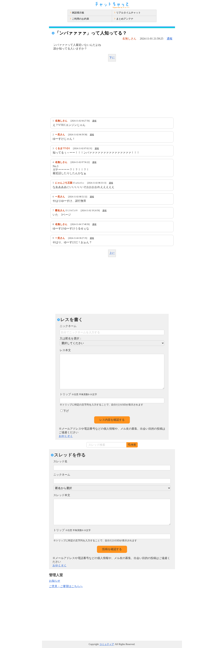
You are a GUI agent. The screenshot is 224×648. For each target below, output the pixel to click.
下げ (66, 410)
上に (112, 253)
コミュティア (106, 644)
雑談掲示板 (78, 12)
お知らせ (54, 580)
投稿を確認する (112, 549)
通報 (169, 38)
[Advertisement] (112, 90)
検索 (133, 444)
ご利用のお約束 (80, 18)
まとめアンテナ (124, 18)
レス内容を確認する (112, 419)
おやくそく (66, 436)
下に (112, 57)
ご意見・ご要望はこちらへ (66, 586)
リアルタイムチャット (128, 12)
